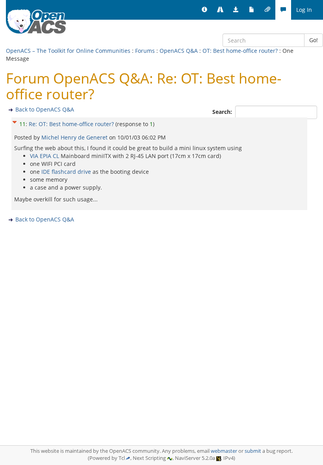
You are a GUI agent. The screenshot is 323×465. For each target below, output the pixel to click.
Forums (145, 50)
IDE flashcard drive (66, 171)
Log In (304, 9)
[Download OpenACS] (236, 10)
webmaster (224, 451)
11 (22, 124)
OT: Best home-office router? (240, 50)
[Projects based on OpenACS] (220, 10)
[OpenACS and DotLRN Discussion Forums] (283, 10)
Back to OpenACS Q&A (44, 109)
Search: (223, 111)
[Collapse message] (14, 121)
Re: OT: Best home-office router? (71, 124)
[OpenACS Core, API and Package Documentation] (252, 10)
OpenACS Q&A (179, 50)
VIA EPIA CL (44, 156)
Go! (313, 40)
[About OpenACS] (204, 10)
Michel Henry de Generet (75, 137)
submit (253, 451)
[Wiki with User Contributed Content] (267, 10)
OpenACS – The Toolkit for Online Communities (68, 50)
